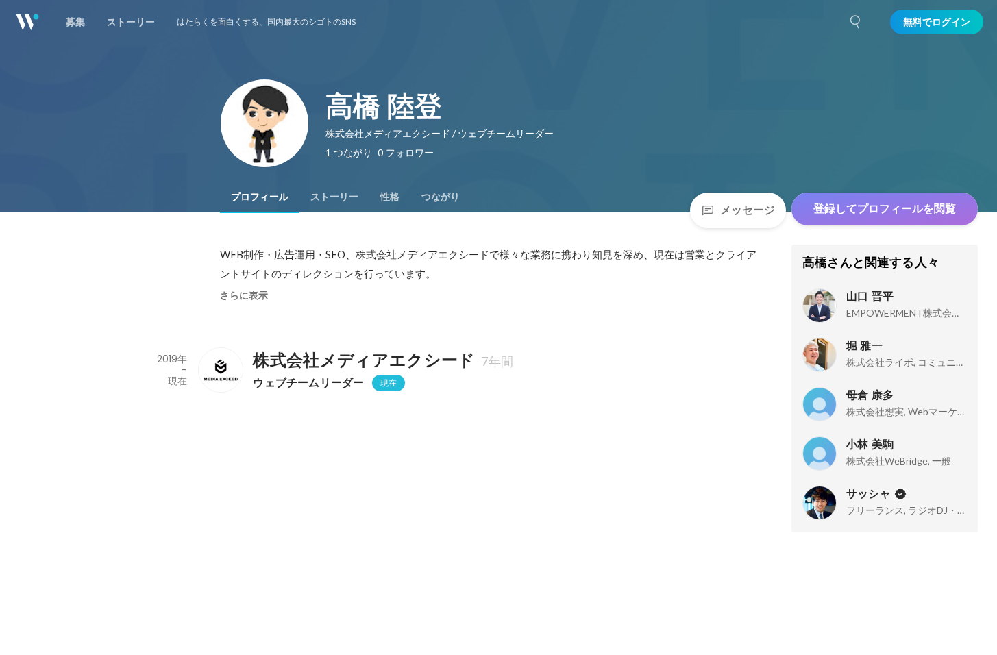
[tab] (259, 196)
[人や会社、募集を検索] (856, 22)
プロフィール (259, 196)
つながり (440, 196)
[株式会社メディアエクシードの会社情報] (220, 370)
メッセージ (747, 210)
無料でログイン (936, 22)
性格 (389, 196)
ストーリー (334, 196)
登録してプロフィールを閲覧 (884, 209)
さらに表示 (244, 295)
